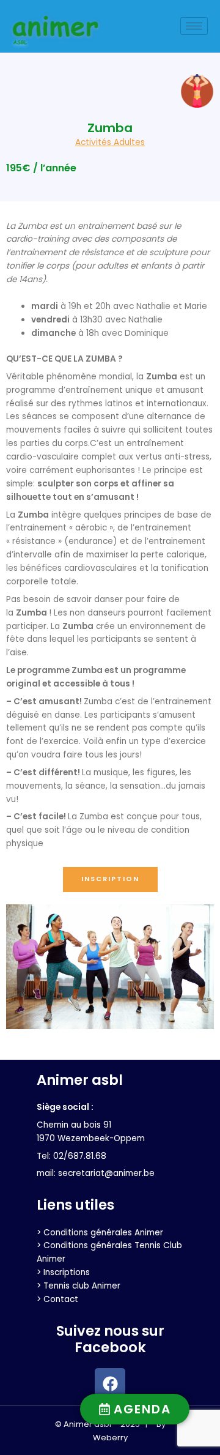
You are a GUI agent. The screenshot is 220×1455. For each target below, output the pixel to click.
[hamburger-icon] (194, 26)
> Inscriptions (63, 1272)
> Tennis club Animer (78, 1286)
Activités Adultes (110, 142)
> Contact (57, 1299)
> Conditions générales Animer (100, 1232)
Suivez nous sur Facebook (110, 1339)
